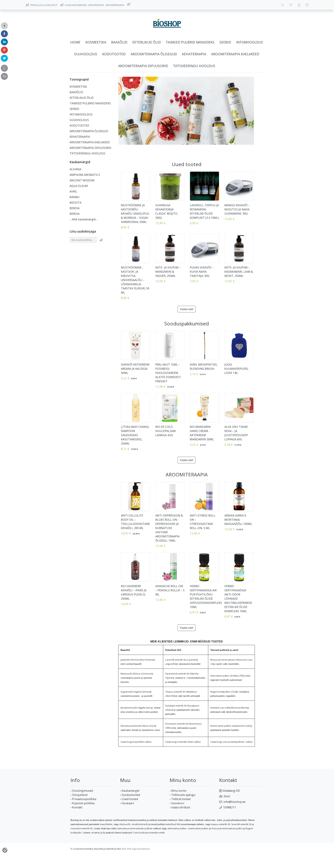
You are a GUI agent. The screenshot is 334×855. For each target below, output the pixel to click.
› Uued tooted (129, 799)
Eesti (227, 796)
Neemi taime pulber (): (231, 725)
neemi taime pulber (198, 828)
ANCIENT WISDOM (82, 180)
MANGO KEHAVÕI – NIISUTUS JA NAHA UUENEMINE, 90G (237, 209)
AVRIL (73, 191)
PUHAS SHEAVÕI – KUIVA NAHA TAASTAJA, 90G (202, 272)
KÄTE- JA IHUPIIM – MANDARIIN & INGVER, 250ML (168, 272)
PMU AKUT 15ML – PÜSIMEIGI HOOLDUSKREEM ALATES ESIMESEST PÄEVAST (168, 373)
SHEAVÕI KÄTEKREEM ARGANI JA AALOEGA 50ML (135, 369)
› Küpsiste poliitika (82, 803)
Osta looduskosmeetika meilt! (149, 832)
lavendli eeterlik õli (241, 824)
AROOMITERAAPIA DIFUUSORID (143, 65)
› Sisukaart (127, 803)
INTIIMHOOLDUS (249, 42)
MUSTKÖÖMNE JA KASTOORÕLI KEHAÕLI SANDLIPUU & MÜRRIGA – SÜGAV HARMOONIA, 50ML (135, 213)
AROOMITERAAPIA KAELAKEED (235, 54)
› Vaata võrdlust (180, 807)
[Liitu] (101, 240)
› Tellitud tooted (180, 799)
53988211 (229, 807)
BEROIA (74, 208)
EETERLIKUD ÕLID (146, 42)
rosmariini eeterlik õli (81, 828)
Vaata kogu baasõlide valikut (136, 741)
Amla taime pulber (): (230, 675)
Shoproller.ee (257, 849)
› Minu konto (178, 791)
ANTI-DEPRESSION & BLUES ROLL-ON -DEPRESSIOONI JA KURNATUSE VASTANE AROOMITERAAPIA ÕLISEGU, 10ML (169, 528)
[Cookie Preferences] (5, 850)
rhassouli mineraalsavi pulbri (227, 828)
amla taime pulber (176, 828)
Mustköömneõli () (137, 707)
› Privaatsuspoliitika (83, 799)
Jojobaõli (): (138, 659)
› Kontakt (76, 807)
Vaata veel (186, 309)
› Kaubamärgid (129, 791)
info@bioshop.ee (234, 802)
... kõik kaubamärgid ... (84, 219)
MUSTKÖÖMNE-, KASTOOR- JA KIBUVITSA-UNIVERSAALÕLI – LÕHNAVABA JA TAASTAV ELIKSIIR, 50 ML (135, 280)
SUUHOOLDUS (85, 54)
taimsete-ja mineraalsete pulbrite (135, 828)
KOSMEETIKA (95, 42)
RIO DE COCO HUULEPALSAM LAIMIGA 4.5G (165, 431)
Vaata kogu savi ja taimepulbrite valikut (231, 741)
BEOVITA (75, 203)
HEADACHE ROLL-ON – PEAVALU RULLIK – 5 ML (170, 590)
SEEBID (225, 42)
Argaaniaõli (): (136, 691)
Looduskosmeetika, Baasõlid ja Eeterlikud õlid (97, 848)
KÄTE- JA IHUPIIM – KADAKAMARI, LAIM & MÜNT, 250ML (238, 272)
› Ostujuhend (78, 795)
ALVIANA (75, 169)
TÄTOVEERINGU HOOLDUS (194, 65)
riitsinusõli (124, 824)
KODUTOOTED (114, 54)
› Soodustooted (130, 795)
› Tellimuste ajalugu (182, 795)
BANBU (74, 197)
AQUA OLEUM (79, 186)
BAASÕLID (119, 42)
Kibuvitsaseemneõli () (138, 725)
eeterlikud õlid (172, 824)
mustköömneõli (140, 824)
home (75, 42)
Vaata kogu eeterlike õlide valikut (183, 741)
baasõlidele (106, 824)
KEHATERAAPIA (194, 54)
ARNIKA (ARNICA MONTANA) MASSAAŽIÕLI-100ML (238, 520)
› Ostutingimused (81, 791)
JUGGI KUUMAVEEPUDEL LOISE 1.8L (236, 369)
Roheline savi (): (229, 707)
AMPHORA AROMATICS (85, 175)
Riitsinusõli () (137, 673)
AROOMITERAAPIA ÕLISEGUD (154, 54)
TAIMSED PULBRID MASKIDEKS (190, 42)
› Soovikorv (177, 803)
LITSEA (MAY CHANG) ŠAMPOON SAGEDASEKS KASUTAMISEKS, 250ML (135, 435)
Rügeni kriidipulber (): (224, 691)
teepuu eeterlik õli (220, 824)
